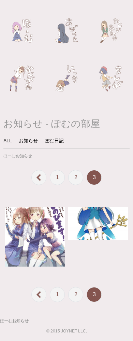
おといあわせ (110, 30)
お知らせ (28, 140)
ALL (7, 140)
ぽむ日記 (54, 140)
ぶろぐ (66, 78)
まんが (110, 78)
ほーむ (22, 30)
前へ (38, 177)
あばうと (66, 30)
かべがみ (22, 78)
